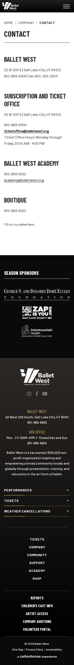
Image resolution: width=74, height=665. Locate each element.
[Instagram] (29, 393)
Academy (37, 571)
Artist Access (37, 613)
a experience (37, 656)
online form (26, 224)
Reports (37, 598)
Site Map (17, 649)
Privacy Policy (34, 649)
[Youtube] (44, 393)
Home (8, 23)
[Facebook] (36, 393)
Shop (37, 578)
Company (26, 23)
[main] (37, 133)
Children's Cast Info (37, 606)
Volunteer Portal (37, 629)
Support (37, 563)
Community (37, 555)
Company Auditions (37, 621)
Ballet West (27, 6)
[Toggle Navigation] (66, 7)
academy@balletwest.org (24, 180)
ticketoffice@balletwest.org (26, 131)
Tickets (37, 539)
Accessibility (54, 649)
